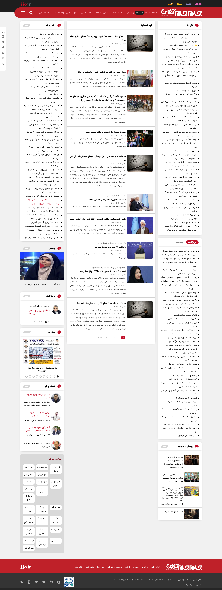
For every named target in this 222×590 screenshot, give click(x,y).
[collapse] (3, 33)
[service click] (170, 4)
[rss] (3, 64)
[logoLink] (181, 13)
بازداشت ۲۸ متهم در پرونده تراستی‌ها (110, 247)
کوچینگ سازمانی (42, 531)
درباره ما (145, 567)
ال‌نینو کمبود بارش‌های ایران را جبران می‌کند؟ (37, 445)
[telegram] (3, 42)
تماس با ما (155, 567)
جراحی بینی (28, 474)
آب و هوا (100, 567)
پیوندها (136, 567)
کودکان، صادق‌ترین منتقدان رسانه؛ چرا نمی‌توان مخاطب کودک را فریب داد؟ (173, 478)
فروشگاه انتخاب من (42, 509)
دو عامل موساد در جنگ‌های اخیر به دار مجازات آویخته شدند (101, 303)
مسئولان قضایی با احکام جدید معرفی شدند (107, 200)
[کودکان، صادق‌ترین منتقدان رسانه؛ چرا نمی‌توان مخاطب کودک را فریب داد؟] (191, 477)
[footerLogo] (184, 567)
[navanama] (198, 4)
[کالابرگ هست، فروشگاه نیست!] (191, 496)
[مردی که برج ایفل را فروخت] (191, 514)
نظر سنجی (77, 567)
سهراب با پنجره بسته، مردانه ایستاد (37, 420)
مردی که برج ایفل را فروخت (173, 511)
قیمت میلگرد (29, 541)
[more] (164, 446)
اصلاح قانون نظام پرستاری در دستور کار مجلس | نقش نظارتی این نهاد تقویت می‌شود (37, 405)
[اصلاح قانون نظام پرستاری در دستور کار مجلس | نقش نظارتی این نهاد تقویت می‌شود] (56, 400)
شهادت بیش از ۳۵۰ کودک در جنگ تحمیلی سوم (106, 132)
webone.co (56, 507)
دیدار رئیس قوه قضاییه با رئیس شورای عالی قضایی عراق (101, 72)
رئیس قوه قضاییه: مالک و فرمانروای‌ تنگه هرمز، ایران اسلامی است (98, 219)
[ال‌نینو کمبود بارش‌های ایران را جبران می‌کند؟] (56, 445)
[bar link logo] (25, 5)
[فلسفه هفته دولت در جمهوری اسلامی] (45, 311)
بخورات (28, 481)
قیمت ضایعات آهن (29, 520)
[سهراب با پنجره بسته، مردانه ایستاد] (56, 416)
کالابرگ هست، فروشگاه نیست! (172, 504)
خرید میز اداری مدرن (42, 542)
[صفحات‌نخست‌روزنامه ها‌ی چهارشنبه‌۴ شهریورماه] (42, 351)
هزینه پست (42, 481)
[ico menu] (24, 13)
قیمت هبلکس (29, 531)
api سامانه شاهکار (55, 469)
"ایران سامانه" (183, 585)
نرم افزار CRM (29, 498)
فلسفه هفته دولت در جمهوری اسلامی (25, 306)
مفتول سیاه (55, 529)
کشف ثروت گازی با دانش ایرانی (38, 435)
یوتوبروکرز (42, 474)
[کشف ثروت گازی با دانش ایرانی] (56, 431)
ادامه (100, 337)
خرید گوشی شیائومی (55, 483)
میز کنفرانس (29, 548)
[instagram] (3, 37)
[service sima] (179, 4)
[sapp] (3, 59)
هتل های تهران (28, 509)
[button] (49, 322)
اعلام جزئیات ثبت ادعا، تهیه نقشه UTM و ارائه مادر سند (103, 271)
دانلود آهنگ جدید (42, 491)
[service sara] (188, 4)
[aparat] (3, 53)
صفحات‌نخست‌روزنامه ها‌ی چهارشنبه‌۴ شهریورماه (42, 369)
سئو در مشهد (29, 489)
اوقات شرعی (89, 567)
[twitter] (3, 48)
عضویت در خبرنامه (114, 567)
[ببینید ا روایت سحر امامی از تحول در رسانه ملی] (42, 266)
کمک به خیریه (56, 520)
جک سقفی (55, 541)
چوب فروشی (42, 467)
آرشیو (127, 567)
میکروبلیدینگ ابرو (42, 520)
